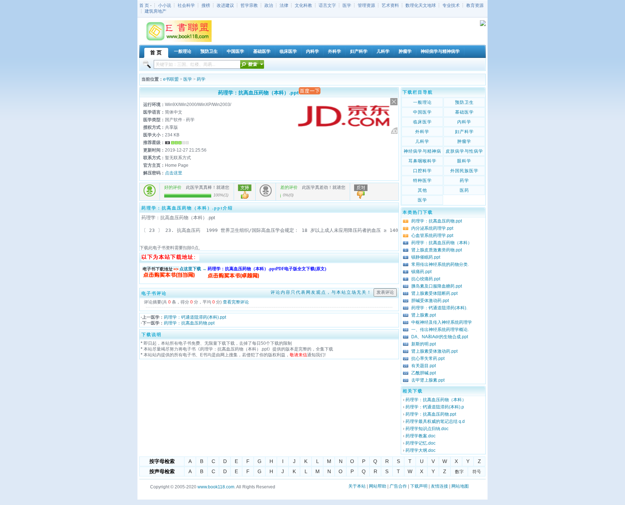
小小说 (164, 5)
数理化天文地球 (420, 5)
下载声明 (419, 486)
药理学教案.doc (420, 435)
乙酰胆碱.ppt (423, 372)
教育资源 (475, 5)
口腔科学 (422, 170)
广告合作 (398, 486)
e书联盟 (171, 79)
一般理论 (422, 102)
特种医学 (422, 180)
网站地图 (460, 486)
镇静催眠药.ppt (425, 257)
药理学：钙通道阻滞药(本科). (439, 307)
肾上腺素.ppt (423, 315)
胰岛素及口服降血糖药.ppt (436, 286)
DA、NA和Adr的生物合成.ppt (439, 336)
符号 (476, 471)
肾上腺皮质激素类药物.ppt (436, 249)
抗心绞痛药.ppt (425, 278)
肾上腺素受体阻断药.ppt (434, 293)
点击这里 (173, 172)
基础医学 (464, 112)
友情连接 (439, 486)
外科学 (422, 131)
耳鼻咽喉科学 (422, 161)
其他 (422, 190)
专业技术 (451, 5)
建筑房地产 (155, 11)
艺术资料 (390, 5)
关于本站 (357, 486)
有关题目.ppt (423, 365)
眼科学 (464, 161)
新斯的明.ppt (423, 344)
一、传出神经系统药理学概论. (440, 329)
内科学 (464, 121)
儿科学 (422, 141)
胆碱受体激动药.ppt (430, 300)
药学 (201, 79)
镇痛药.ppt (421, 271)
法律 (284, 5)
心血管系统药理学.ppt (432, 235)
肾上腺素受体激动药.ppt (434, 351)
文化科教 (303, 5)
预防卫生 (464, 102)
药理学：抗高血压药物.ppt (189, 323)
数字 (459, 471)
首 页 (144, 5)
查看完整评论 (236, 302)
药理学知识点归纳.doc (426, 428)
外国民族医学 (464, 170)
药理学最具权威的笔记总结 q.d (435, 421)
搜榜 (205, 5)
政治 (268, 5)
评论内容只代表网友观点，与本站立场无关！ (321, 292)
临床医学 (422, 121)
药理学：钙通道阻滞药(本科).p (434, 406)
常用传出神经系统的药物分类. (440, 264)
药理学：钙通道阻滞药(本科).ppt (195, 317)
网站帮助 (377, 486)
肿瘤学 (464, 141)
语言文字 (327, 5)
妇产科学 (464, 131)
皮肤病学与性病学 (464, 151)
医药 (464, 190)
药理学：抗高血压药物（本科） (441, 242)
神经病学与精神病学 (422, 152)
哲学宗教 (249, 5)
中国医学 (422, 112)
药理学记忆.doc (420, 443)
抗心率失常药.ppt (428, 358)
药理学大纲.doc (420, 450)
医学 (347, 5)
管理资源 (366, 5)
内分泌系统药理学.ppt (432, 228)
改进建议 (225, 5)
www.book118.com (215, 486)
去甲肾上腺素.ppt (428, 380)
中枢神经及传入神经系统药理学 (441, 322)
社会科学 (186, 5)
